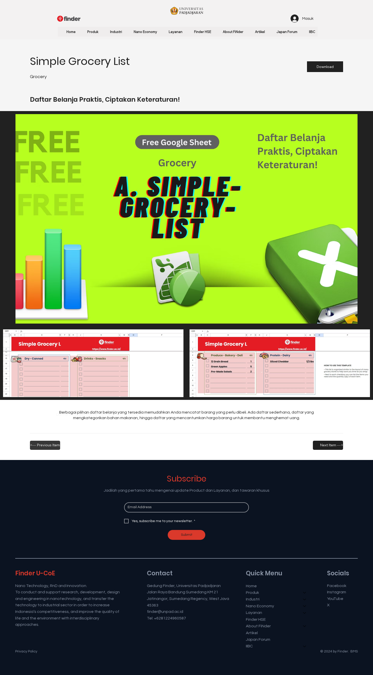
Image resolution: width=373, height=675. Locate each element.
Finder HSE (256, 619)
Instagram (336, 592)
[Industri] (304, 599)
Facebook (336, 586)
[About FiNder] (304, 626)
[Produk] (304, 592)
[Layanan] (304, 612)
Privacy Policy (26, 651)
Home (251, 586)
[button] (90, 32)
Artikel (252, 633)
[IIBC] (304, 646)
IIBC (249, 646)
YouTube (335, 599)
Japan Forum (258, 639)
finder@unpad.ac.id (165, 612)
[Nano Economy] (304, 606)
